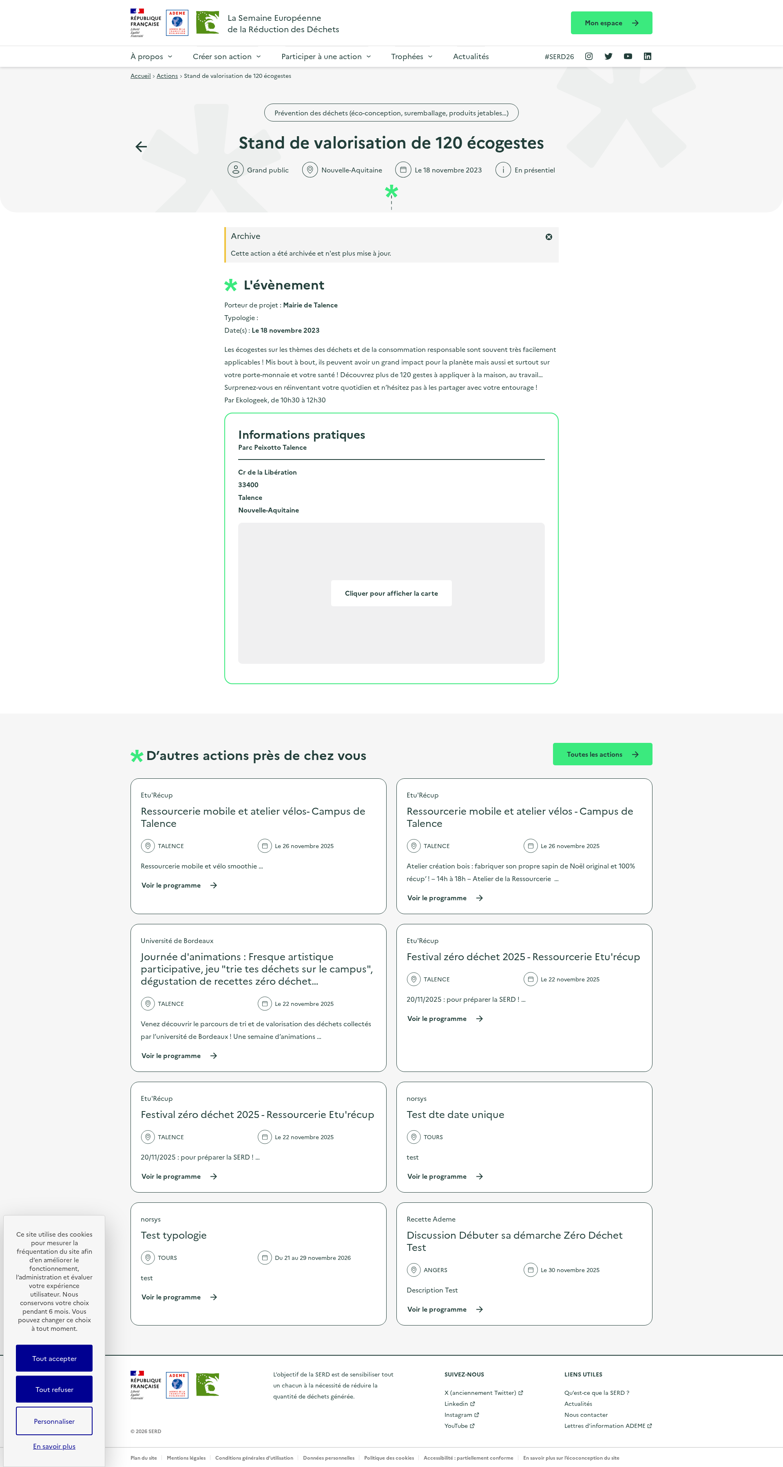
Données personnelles (328, 1457)
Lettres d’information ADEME (605, 1425)
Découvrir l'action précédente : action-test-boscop (141, 146)
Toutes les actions (595, 753)
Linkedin (456, 1403)
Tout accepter (54, 1358)
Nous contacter (586, 1414)
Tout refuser (54, 1389)
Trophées (407, 56)
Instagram (458, 1414)
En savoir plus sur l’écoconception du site (571, 1457)
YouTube (456, 1425)
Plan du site (143, 1457)
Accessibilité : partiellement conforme (468, 1457)
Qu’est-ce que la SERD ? (596, 1392)
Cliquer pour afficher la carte (391, 592)
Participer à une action (321, 56)
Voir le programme (180, 885)
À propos (146, 56)
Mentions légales (186, 1457)
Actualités (471, 56)
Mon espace (604, 22)
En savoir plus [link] (54, 1445)
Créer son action (222, 56)
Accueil (140, 75)
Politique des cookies (389, 1457)
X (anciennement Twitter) (480, 1392)
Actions (167, 75)
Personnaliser (54, 1420)
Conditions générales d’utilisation (254, 1457)
